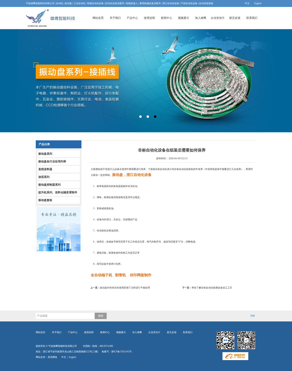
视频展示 (183, 17)
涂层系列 (43, 176)
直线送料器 (45, 169)
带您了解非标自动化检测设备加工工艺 (207, 287)
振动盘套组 (45, 200)
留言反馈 (234, 17)
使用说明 (149, 17)
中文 (247, 3)
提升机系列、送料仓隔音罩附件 (57, 192)
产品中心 (132, 17)
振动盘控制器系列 (49, 184)
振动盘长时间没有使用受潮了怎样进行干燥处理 (121, 287)
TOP (252, 315)
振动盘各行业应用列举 (52, 161)
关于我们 (115, 17)
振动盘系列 (45, 153)
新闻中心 (166, 17)
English (257, 3)
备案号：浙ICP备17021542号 (117, 351)
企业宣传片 (218, 17)
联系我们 (251, 17)
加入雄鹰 (200, 17)
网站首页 (98, 17)
